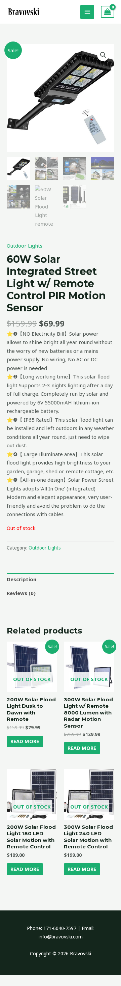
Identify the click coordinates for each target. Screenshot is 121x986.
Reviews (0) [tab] (21, 593)
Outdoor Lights (24, 245)
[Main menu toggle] (87, 12)
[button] (103, 55)
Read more (24, 741)
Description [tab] (21, 579)
